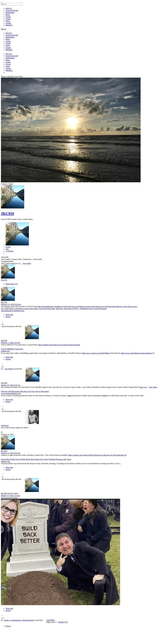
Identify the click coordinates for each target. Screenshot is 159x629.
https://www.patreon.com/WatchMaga (96, 353)
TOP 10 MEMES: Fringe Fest (12, 349)
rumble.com (5, 351)
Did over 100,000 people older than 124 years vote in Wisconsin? (25, 391)
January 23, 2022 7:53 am (10, 495)
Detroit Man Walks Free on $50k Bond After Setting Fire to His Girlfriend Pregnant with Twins (36, 459)
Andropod (4, 425)
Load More (50, 620)
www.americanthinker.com (11, 393)
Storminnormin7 (28, 620)
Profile (8, 247)
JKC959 (7, 213)
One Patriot (9, 369)
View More (27, 263)
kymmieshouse (15, 620)
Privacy (8, 626)
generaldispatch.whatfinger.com (12, 311)
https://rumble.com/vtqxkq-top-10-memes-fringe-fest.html (59, 345)
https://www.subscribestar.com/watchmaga (136, 353)
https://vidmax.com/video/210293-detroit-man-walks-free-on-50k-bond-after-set (97, 455)
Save (10, 184)
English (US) (63, 622)
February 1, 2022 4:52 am (10, 343)
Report (8, 317)
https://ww (143, 387)
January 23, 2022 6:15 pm (10, 385)
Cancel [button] (4, 184)
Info (7, 249)
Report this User (12, 284)
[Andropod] (79, 417)
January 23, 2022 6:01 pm (10, 453)
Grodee (6, 620)
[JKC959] (79, 272)
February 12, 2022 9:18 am (11, 304)
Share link (9, 315)
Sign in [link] (3, 29)
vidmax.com (5, 461)
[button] (2, 323)
